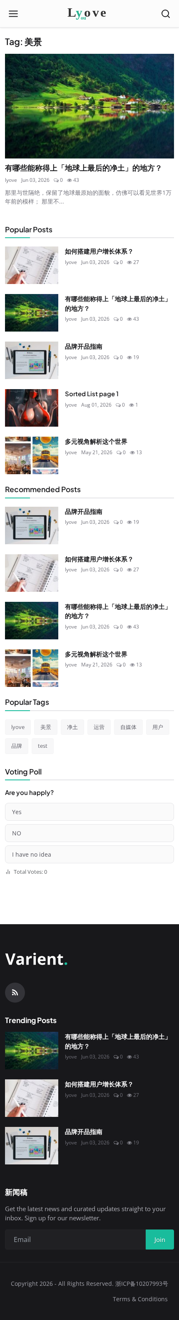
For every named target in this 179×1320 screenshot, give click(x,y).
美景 (45, 727)
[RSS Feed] (15, 993)
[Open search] (166, 14)
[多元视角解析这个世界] (31, 455)
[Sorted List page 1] (31, 408)
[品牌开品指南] (31, 360)
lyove (11, 180)
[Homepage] (89, 14)
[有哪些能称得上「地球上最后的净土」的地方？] (89, 106)
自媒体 (128, 727)
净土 (72, 727)
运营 (99, 727)
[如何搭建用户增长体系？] (31, 265)
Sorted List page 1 (92, 393)
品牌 (16, 745)
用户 (157, 727)
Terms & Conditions (140, 1299)
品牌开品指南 (83, 346)
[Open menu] (13, 14)
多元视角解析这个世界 (96, 441)
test (42, 745)
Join (159, 1239)
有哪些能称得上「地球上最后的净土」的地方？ (83, 167)
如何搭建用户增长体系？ (99, 251)
